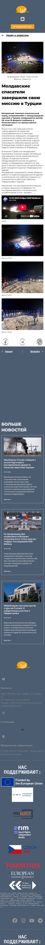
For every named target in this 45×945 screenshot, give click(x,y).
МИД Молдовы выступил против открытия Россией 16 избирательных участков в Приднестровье (20, 609)
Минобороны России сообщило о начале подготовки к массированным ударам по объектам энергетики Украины (20, 464)
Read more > (7, 499)
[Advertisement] (22, 386)
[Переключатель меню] (22, 730)
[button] (22, 19)
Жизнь (17, 79)
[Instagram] (23, 921)
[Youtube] (32, 921)
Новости (26, 79)
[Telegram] (40, 921)
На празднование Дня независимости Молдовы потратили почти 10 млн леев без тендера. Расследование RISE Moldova (20, 539)
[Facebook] (15, 921)
